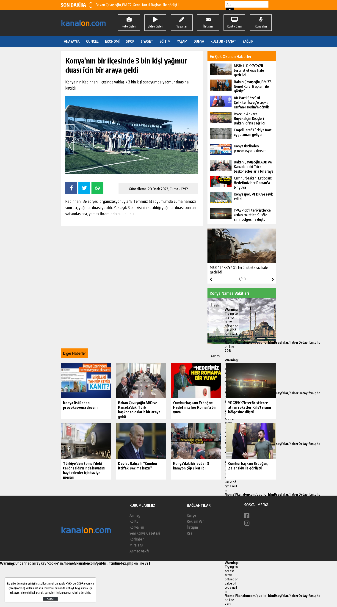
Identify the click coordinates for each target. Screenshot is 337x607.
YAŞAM (182, 41)
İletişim (192, 527)
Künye (191, 515)
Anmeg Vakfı (139, 551)
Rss (189, 533)
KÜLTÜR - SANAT (223, 41)
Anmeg (135, 515)
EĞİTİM (165, 41)
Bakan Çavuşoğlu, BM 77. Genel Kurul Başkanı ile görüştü (137, 5)
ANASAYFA (72, 41)
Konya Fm (137, 527)
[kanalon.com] (86, 536)
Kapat (50, 598)
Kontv (134, 521)
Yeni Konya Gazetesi (145, 533)
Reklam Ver (195, 521)
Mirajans (136, 545)
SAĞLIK (248, 41)
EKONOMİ (112, 41)
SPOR (130, 41)
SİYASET (147, 41)
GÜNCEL (92, 41)
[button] (90, 2)
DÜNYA (199, 41)
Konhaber (137, 539)
